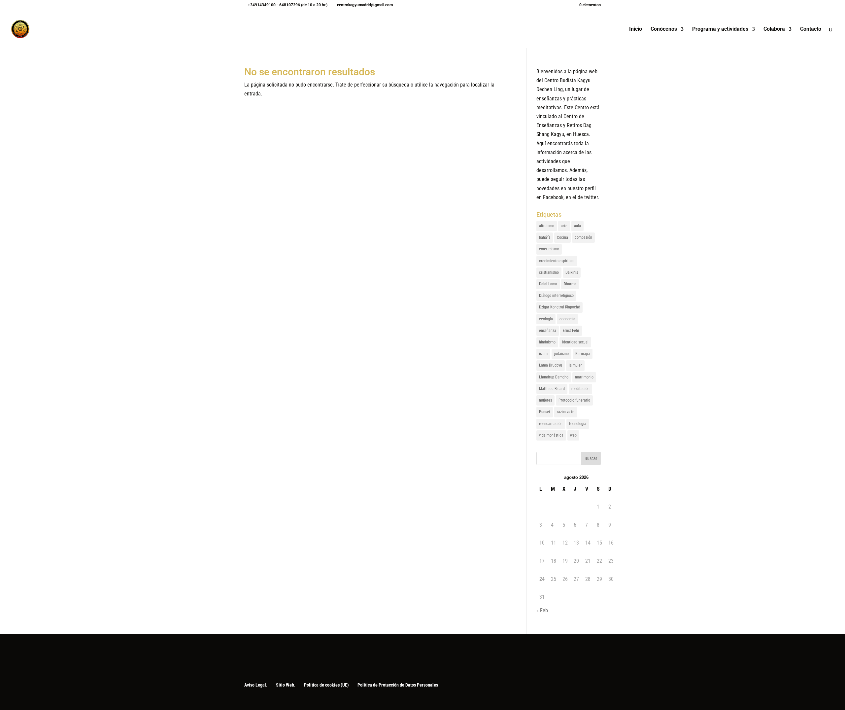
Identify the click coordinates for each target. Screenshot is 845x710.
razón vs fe (565, 411)
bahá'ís (544, 237)
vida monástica (551, 435)
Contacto (810, 29)
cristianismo (549, 272)
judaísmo (561, 353)
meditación (580, 388)
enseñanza (547, 330)
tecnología (577, 423)
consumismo (549, 249)
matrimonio (584, 377)
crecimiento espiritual (557, 261)
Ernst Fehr (571, 330)
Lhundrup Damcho (553, 377)
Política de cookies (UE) (326, 685)
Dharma (570, 284)
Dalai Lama (548, 284)
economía (567, 319)
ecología (546, 319)
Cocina (562, 237)
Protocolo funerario (574, 400)
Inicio (635, 29)
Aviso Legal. (255, 685)
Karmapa (582, 353)
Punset (544, 411)
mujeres (545, 400)
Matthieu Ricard (552, 388)
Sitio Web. (285, 685)
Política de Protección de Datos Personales (397, 685)
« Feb (542, 610)
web (573, 435)
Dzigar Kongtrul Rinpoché (559, 307)
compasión (583, 237)
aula (577, 226)
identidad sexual (575, 342)
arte (564, 226)
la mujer (575, 365)
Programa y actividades (720, 29)
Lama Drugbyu (550, 365)
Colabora (774, 29)
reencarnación (550, 423)
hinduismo (547, 342)
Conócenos (664, 29)
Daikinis (571, 272)
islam (543, 353)
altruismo (546, 226)
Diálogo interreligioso (556, 295)
